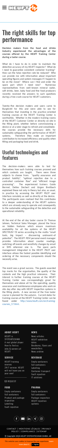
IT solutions (36, 377)
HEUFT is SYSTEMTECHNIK (12, 338)
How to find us (12, 345)
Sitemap (42, 432)
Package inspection (40, 397)
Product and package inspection (15, 399)
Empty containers (39, 361)
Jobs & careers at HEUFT (13, 350)
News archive (37, 351)
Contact (12, 429)
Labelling (35, 367)
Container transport (40, 371)
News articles (37, 336)
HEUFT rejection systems (39, 402)
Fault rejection (38, 374)
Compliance (28, 432)
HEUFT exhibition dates (39, 341)
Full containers (38, 364)
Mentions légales (29, 429)
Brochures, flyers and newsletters (41, 347)
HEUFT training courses (12, 363)
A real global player (14, 342)
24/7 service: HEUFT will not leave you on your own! (15, 370)
